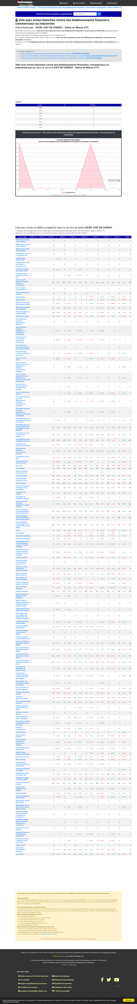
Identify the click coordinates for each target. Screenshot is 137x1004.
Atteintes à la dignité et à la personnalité (22, 312)
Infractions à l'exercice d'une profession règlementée (22, 834)
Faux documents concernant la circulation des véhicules (21, 742)
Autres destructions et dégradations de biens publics (22, 649)
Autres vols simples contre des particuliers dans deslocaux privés (22, 511)
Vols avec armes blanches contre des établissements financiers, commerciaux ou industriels (72, 7)
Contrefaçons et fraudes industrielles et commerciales (22, 764)
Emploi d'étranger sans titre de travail (22, 797)
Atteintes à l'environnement (21, 728)
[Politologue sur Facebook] (102, 981)
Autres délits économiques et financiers (20, 849)
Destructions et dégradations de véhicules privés (21, 668)
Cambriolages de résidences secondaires (23, 444)
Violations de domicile (22, 316)
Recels (18, 530)
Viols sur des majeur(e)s (23, 536)
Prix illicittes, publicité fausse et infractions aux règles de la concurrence (22, 822)
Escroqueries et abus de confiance (23, 783)
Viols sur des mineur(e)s (23, 538)
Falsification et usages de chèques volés (22, 774)
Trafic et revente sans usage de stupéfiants (22, 583)
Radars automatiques (62, 976)
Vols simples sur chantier (20, 493)
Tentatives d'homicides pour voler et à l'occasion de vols (23, 264)
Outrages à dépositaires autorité (23, 693)
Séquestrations (20, 300)
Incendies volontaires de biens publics (22, 622)
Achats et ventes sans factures (22, 828)
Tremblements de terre (28, 987)
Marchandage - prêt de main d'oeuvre (22, 801)
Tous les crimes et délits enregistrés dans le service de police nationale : (55, 53)
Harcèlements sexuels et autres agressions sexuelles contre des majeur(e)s (22, 544)
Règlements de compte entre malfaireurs (23, 240)
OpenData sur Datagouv (109, 952)
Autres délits (19, 854)
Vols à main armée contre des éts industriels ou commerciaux (21, 339)
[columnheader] (40, 105)
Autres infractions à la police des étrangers (22, 688)
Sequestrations (20, 297)
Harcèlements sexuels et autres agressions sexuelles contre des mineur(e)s (22, 552)
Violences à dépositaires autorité (22, 697)
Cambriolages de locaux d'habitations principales (23, 440)
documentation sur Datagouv (49, 934)
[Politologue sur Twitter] (109, 981)
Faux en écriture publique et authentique (23, 753)
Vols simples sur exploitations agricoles (22, 497)
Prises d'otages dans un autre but (23, 293)
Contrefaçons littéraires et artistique (23, 769)
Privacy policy (72, 965)
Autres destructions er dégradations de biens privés (22, 655)
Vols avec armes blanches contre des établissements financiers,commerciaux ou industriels (23, 378)
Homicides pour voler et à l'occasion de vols (23, 254)
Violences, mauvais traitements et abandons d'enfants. (22, 568)
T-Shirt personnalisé (62, 991)
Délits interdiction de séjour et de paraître (22, 717)
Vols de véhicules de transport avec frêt (22, 472)
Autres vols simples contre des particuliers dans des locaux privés (22, 517)
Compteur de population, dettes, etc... (34, 991)
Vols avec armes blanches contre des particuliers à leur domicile (22, 386)
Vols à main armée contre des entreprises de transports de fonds (22, 347)
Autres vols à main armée (21, 358)
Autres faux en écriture (22, 757)
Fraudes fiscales (20, 845)
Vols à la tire (19, 465)
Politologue (78, 956)
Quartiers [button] (64, 3)
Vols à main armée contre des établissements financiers (21, 321)
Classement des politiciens (64, 980)
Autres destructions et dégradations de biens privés (22, 662)
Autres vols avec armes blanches (23, 393)
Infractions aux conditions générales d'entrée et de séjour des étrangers (22, 675)
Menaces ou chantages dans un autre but (23, 308)
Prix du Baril (24, 980)
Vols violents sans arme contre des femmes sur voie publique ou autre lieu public (23, 427)
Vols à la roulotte (21, 483)
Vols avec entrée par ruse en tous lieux (22, 462)
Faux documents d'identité (21, 735)
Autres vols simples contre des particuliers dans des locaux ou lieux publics (23, 524)
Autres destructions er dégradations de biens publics (22, 643)
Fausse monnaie (20, 759)
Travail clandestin (21, 793)
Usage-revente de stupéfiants (21, 587)
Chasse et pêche (21, 732)
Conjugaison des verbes (62, 987)
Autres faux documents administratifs (23, 748)
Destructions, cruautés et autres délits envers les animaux (22, 723)
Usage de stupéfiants (22, 591)
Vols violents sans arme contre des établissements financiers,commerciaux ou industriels (23, 412)
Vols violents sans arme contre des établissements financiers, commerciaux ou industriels (23, 401)
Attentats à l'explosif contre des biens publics (22, 632)
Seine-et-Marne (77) (115, 7)
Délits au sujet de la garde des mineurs (21, 574)
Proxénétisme (20, 533)
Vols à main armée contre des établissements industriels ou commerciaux (21, 331)
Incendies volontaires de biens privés (22, 626)
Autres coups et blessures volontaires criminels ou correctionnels (22, 282)
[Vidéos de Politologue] (116, 981)
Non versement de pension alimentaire (21, 578)
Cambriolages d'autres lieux (22, 457)
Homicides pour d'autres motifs (20, 258)
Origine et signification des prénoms (33, 983)
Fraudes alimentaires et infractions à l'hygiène (22, 609)
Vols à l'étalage (20, 468)
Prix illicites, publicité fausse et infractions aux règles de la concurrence (22, 814)
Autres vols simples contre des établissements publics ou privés (22, 504)
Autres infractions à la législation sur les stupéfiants (22, 595)
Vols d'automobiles (21, 475)
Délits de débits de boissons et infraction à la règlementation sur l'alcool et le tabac (22, 603)
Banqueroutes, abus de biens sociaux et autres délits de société (22, 807)
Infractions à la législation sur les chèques (21, 788)
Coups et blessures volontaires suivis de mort (22, 275)
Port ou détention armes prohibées (23, 702)
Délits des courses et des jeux (22, 713)
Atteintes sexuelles (21, 557)
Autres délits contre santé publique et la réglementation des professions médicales (22, 616)
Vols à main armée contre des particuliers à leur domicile (23, 353)
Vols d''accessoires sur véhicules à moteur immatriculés (22, 487)
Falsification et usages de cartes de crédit (22, 778)
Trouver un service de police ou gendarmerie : (54, 14)
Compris (129, 1000)
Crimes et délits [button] (79, 3)
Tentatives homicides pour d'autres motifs (22, 269)
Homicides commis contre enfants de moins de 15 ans (21, 562)
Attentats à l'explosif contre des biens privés (23, 637)
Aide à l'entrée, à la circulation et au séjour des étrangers (22, 683)
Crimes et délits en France (26, 7)
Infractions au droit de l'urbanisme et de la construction (22, 840)
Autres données (96, 3)
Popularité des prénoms (63, 983)
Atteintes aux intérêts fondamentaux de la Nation (22, 707)
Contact (118, 986)
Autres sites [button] (113, 3)
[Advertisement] (68, 85)
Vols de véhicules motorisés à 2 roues (21, 479)
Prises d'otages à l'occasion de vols (21, 288)
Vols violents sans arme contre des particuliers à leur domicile (23, 420)
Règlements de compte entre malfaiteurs (23, 245)
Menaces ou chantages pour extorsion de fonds (23, 303)
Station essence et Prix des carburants (34, 976)
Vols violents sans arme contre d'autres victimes (23, 434)
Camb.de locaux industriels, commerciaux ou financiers (21, 451)
